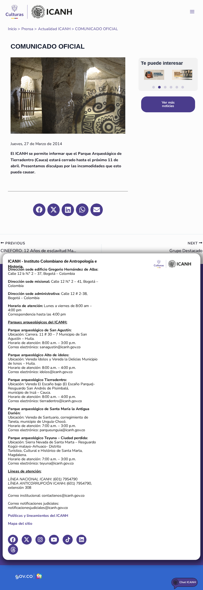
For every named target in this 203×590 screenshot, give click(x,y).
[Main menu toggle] (192, 11)
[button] (108, 97)
